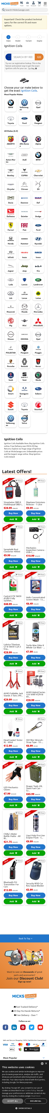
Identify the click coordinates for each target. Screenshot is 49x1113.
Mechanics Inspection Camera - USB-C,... (35, 550)
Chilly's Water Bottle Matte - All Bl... (12, 836)
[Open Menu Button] (45, 2)
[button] (24, 1108)
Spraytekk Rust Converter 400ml (12, 550)
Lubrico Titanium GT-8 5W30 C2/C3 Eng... (12, 646)
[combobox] (42, 1063)
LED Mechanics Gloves (11, 788)
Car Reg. (31, 68)
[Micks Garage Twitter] (33, 1029)
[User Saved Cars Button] (27, 2)
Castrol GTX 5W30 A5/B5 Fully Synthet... (12, 598)
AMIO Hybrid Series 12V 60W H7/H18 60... (35, 694)
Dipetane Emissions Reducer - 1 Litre (35, 503)
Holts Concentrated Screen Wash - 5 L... (35, 598)
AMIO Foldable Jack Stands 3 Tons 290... (13, 694)
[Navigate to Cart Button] (39, 2)
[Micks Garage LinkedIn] (15, 1029)
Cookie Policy (30, 1090)
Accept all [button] (12, 1101)
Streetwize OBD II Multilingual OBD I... (13, 503)
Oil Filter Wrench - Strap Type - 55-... (35, 741)
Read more (35, 1096)
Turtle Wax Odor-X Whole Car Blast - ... (35, 646)
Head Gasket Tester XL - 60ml (13, 741)
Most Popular (10, 1058)
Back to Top (24, 938)
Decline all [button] (35, 1101)
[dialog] (24, 1086)
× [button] (46, 1063)
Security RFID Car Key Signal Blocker (35, 884)
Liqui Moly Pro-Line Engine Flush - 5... (35, 836)
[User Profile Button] (33, 2)
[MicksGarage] (10, 4)
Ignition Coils (29, 90)
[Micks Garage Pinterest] (24, 1029)
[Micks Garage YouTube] (42, 1029)
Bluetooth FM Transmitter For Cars (11, 884)
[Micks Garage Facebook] (7, 1029)
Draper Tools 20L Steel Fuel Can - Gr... (34, 788)
